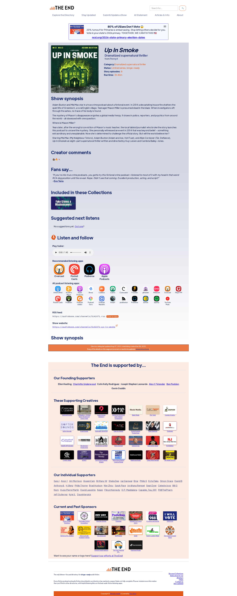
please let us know (142, 349)
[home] (62, 8)
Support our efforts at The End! (107, 555)
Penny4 (114, 58)
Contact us (179, 582)
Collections (100, 192)
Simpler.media (115, 593)
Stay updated (178, 583)
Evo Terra (133, 593)
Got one (79, 226)
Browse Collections (176, 573)
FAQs (181, 580)
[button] (64, 15)
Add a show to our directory (176, 577)
